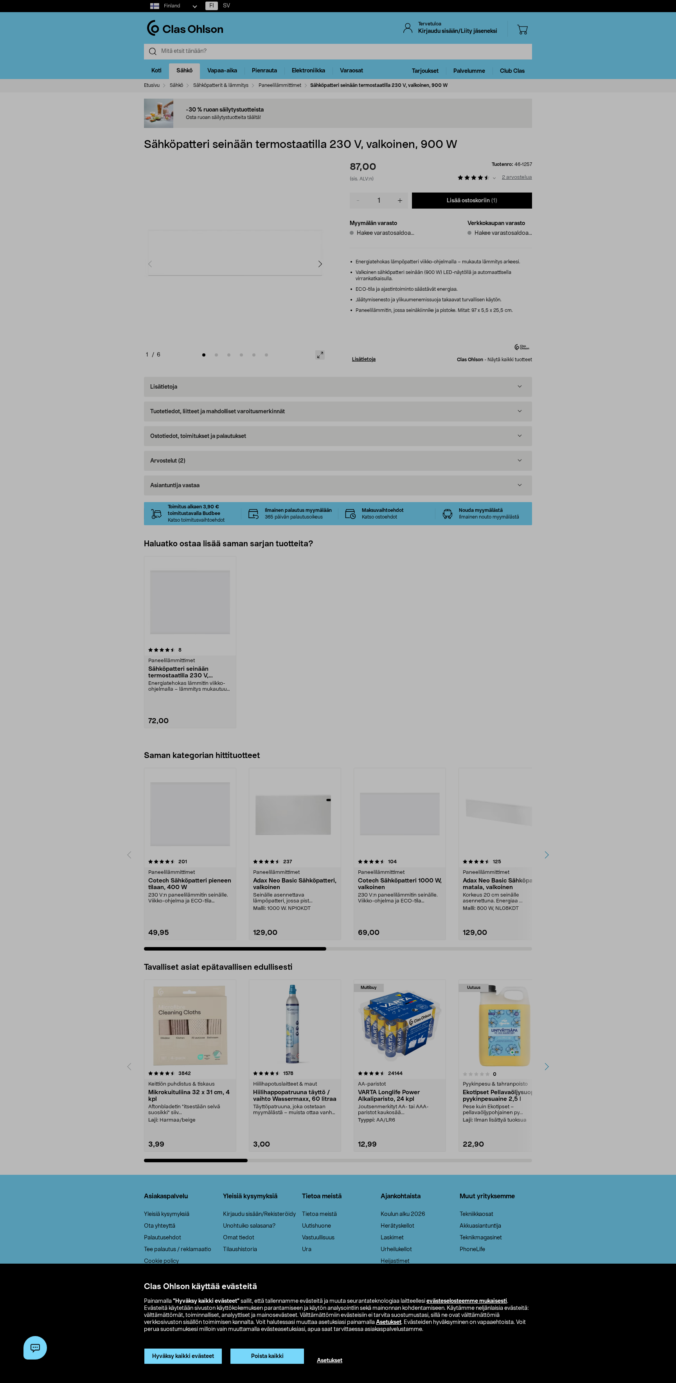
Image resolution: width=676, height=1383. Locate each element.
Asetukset (388, 1322)
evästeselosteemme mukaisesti (466, 1301)
